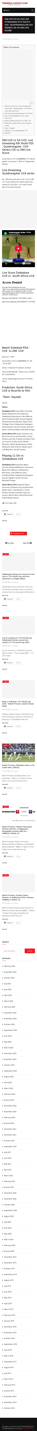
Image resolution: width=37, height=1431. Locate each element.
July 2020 (7, 1222)
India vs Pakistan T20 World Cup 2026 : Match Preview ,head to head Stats (18, 703)
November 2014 (10, 1402)
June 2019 (8, 1292)
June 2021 (8, 1158)
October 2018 (9, 1338)
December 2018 (10, 1327)
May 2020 (7, 1234)
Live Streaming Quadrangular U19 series (19, 113)
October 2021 (9, 1141)
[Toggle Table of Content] (30, 103)
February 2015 (9, 1385)
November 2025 (10, 972)
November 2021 (10, 1135)
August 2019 (9, 1280)
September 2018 (10, 1344)
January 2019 (9, 1321)
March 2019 (8, 1309)
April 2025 (8, 995)
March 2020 (8, 1239)
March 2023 (8, 1088)
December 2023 (10, 1053)
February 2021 (9, 1181)
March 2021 (8, 1175)
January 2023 (9, 1100)
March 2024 (8, 1048)
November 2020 (10, 1199)
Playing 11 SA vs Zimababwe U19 (16, 131)
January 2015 (9, 1391)
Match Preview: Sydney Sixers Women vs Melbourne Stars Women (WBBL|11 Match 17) (18, 897)
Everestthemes (28, 1428)
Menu (7, 10)
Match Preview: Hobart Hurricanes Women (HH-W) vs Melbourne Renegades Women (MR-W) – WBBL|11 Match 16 (17, 830)
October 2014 (9, 1408)
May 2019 (7, 1298)
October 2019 (9, 1268)
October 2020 (9, 1205)
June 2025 (8, 989)
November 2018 (10, 1332)
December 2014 (10, 1396)
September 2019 (10, 1274)
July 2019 (7, 1286)
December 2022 (10, 1106)
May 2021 (7, 1164)
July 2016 (7, 1373)
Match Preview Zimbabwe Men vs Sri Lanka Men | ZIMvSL (18, 766)
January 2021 (9, 1187)
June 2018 (8, 1350)
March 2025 (8, 1001)
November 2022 (10, 1111)
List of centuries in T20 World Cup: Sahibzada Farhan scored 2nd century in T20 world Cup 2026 (17, 640)
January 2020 (9, 1251)
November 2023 (10, 1059)
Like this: (8, 133)
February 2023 (9, 1094)
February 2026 (9, 966)
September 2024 (10, 1030)
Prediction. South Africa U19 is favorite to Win (18, 124)
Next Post (26, 543)
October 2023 (9, 1065)
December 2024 (10, 1013)
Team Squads (10, 128)
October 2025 (9, 978)
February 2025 (9, 1007)
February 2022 (9, 1117)
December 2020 (10, 1193)
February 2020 (9, 1245)
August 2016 (9, 1367)
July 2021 (7, 1152)
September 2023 (10, 1071)
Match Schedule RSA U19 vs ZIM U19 (18, 121)
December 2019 (10, 1257)
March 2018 (8, 1356)
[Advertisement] (18, 74)
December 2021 (10, 1129)
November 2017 (10, 1362)
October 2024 (9, 1024)
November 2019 (10, 1263)
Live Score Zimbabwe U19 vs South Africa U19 (17, 117)
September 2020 (10, 1210)
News (5, 554)
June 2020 (8, 1228)
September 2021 (10, 1146)
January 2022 (9, 1123)
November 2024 (10, 1018)
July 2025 (7, 984)
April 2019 (8, 1303)
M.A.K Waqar (14, 39)
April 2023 (8, 1082)
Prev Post (10, 543)
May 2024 (7, 1042)
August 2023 (9, 1077)
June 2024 (8, 1036)
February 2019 (9, 1315)
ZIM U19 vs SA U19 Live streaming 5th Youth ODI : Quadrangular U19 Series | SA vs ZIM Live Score (18, 108)
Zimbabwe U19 (18, 533)
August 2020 (9, 1216)
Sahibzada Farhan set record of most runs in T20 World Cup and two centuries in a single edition (18, 576)
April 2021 (8, 1170)
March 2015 (8, 1379)
